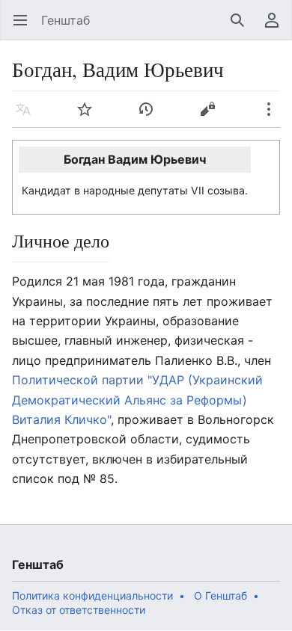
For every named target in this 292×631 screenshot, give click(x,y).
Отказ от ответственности (78, 609)
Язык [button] (28, 116)
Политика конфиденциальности (92, 595)
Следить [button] (89, 116)
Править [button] (212, 116)
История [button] (151, 116)
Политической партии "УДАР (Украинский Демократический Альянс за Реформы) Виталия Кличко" (137, 399)
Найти (242, 27)
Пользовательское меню (276, 27)
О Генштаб (220, 595)
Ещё (273, 116)
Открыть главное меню (25, 27)
